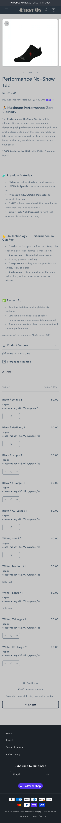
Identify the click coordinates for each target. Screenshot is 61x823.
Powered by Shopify (33, 811)
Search (9, 740)
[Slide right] (37, 72)
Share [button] (8, 371)
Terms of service (14, 747)
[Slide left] (23, 72)
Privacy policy (24, 816)
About (9, 733)
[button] (6, 9)
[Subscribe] (47, 774)
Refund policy (13, 754)
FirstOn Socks (18, 811)
